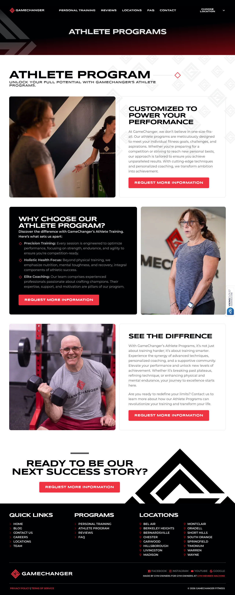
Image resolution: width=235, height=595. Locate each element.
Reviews (109, 10)
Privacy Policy (20, 588)
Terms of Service (43, 588)
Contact (168, 10)
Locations (132, 10)
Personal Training (77, 10)
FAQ (150, 10)
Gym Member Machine (211, 575)
